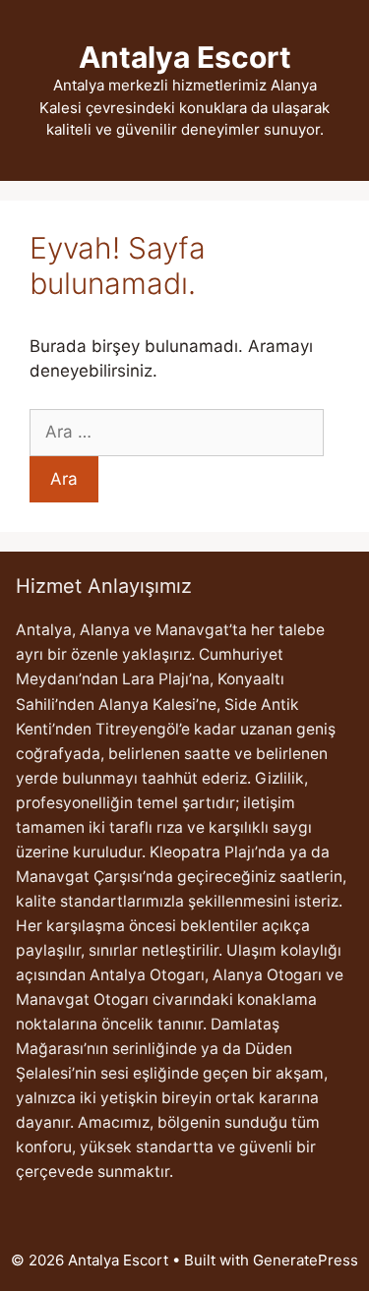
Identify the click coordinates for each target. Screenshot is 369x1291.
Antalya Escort (185, 57)
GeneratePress (305, 1260)
